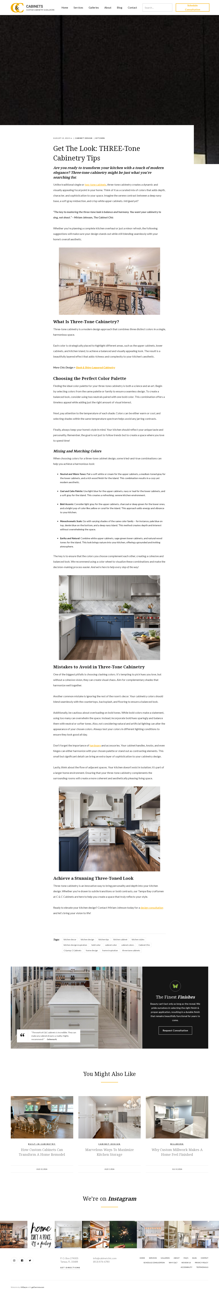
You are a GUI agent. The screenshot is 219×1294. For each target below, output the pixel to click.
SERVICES (153, 1258)
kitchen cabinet (120, 939)
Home (64, 7)
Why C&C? (173, 1263)
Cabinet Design (83, 138)
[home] (33, 7)
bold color (96, 945)
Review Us (186, 1263)
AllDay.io (24, 1287)
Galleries (94, 7)
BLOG (194, 1258)
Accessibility (186, 1267)
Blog (119, 7)
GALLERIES (165, 1258)
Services (78, 7)
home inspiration (110, 950)
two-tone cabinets (95, 184)
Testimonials (202, 1267)
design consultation (151, 907)
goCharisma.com (37, 1287)
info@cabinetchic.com (105, 1258)
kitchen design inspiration (75, 945)
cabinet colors (127, 945)
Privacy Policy (201, 1263)
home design (92, 950)
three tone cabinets (131, 950)
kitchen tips (104, 939)
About (107, 7)
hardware (95, 745)
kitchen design (87, 939)
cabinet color (111, 945)
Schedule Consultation (192, 7)
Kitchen (100, 138)
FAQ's (186, 1258)
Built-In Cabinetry (42, 1144)
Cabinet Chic (144, 945)
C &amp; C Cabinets (72, 950)
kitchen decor (70, 939)
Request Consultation (175, 1030)
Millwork (177, 1144)
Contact (132, 7)
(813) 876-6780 (101, 1261)
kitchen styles (138, 939)
